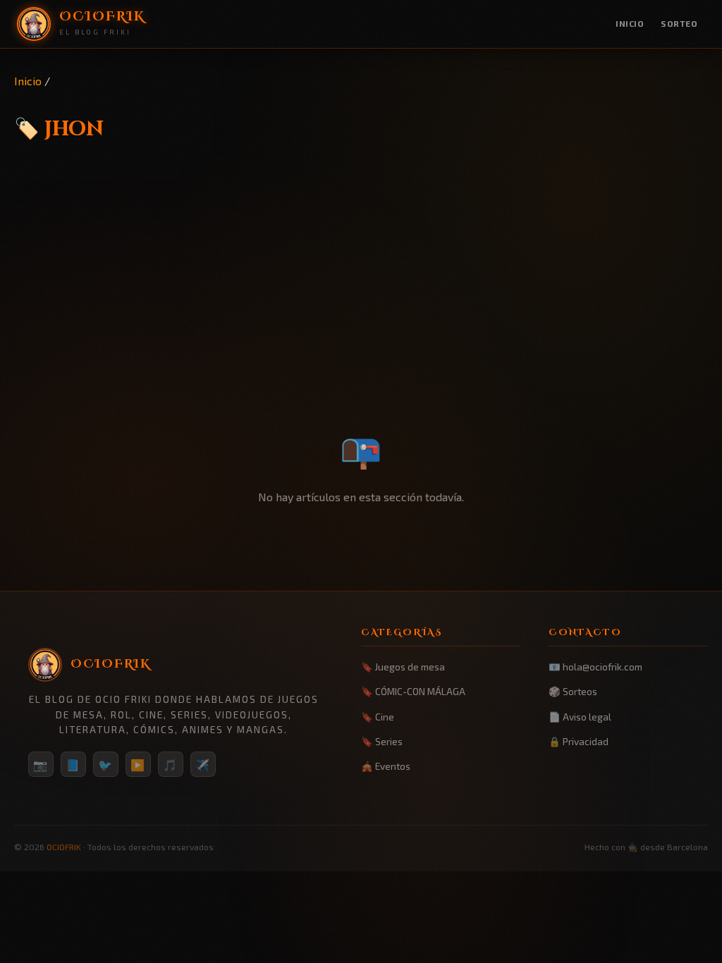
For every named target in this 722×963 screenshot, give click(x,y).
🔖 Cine (377, 717)
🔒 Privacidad (578, 741)
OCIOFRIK (64, 847)
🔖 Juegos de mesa (403, 667)
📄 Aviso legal (580, 717)
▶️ (138, 764)
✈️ (203, 764)
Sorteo (679, 23)
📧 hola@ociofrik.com (595, 667)
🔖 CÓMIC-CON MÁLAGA (413, 691)
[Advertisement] (361, 315)
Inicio (630, 23)
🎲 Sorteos (573, 691)
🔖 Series (382, 741)
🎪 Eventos (385, 766)
